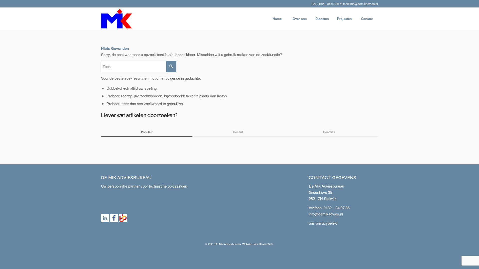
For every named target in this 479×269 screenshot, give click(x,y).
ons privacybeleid (323, 223)
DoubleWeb (266, 244)
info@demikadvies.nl (364, 3)
